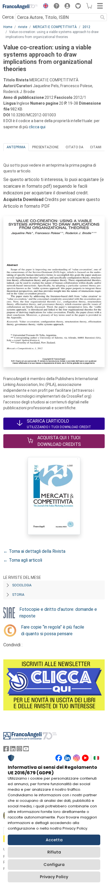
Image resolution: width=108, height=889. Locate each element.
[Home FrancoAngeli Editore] (20, 6)
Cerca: (8, 17)
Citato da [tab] (74, 147)
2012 (86, 27)
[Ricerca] (102, 17)
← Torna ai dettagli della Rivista (34, 551)
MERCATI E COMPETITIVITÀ (55, 27)
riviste (22, 27)
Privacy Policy (54, 877)
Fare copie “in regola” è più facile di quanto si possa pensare (52, 630)
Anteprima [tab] (16, 147)
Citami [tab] (95, 147)
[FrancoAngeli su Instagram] (19, 750)
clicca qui (37, 127)
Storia (18, 595)
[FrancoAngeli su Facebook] (6, 750)
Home (7, 27)
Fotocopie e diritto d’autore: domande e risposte (58, 613)
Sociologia (22, 585)
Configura (54, 864)
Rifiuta (54, 852)
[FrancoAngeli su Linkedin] (13, 750)
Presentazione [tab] (45, 147)
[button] (44, 7)
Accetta (54, 840)
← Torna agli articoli (22, 560)
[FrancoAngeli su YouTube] (26, 750)
